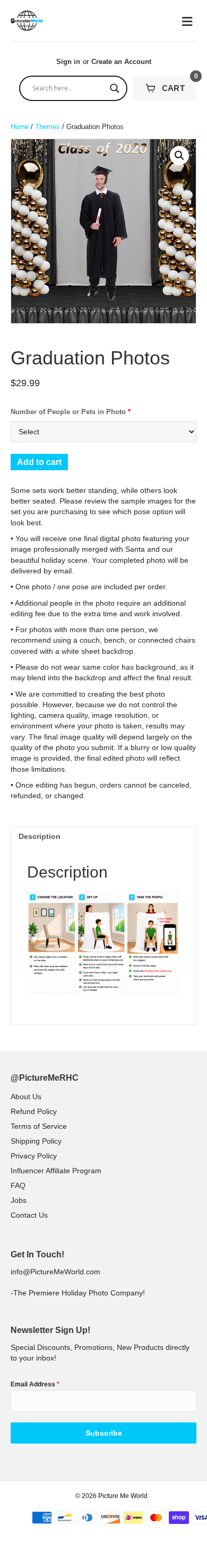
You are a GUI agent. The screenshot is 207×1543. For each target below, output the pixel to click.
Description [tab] (40, 836)
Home (20, 127)
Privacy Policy (34, 1156)
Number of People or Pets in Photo (71, 412)
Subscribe (103, 1433)
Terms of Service (39, 1126)
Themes (47, 127)
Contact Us (29, 1215)
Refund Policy (34, 1111)
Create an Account (121, 62)
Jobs (19, 1200)
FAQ (18, 1185)
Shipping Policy (36, 1141)
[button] (179, 155)
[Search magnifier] (114, 88)
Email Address (35, 1384)
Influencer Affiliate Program (56, 1170)
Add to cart (39, 462)
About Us (26, 1096)
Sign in (68, 62)
